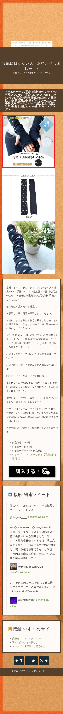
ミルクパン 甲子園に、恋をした (29, 646)
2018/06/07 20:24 (20, 572)
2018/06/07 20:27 (38, 517)
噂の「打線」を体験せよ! (25, 642)
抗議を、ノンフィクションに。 (28, 638)
